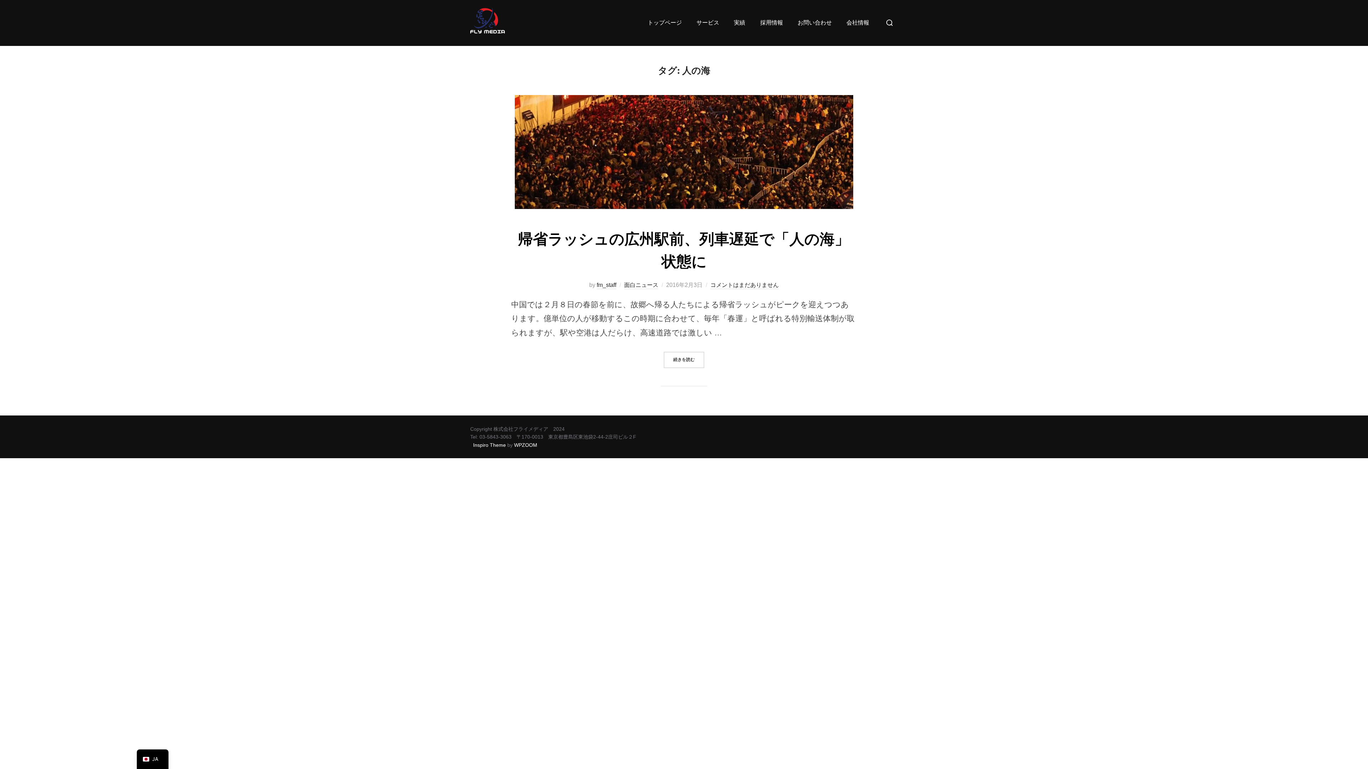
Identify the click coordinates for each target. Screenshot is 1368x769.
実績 (739, 22)
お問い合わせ (815, 22)
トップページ (665, 22)
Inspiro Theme (489, 445)
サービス (707, 22)
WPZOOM (525, 445)
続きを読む (688, 357)
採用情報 (771, 22)
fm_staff (606, 285)
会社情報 (857, 22)
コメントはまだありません (744, 285)
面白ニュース (641, 285)
